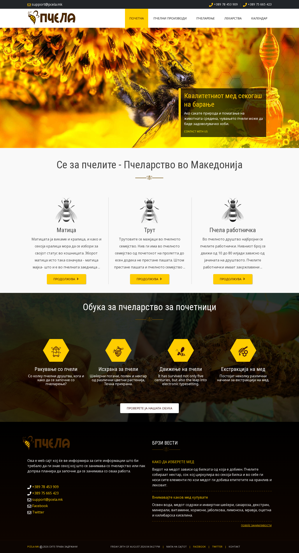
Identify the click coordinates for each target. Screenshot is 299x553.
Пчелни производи (170, 18)
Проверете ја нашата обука (149, 408)
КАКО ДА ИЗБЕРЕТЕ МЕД (173, 461)
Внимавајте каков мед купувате (180, 497)
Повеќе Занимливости (256, 525)
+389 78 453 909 (45, 486)
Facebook (39, 505)
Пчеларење (205, 18)
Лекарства (233, 18)
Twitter (37, 512)
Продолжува (64, 279)
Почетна (136, 18)
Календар (259, 18)
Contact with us (196, 131)
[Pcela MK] (53, 17)
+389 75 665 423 (45, 493)
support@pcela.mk (47, 499)
